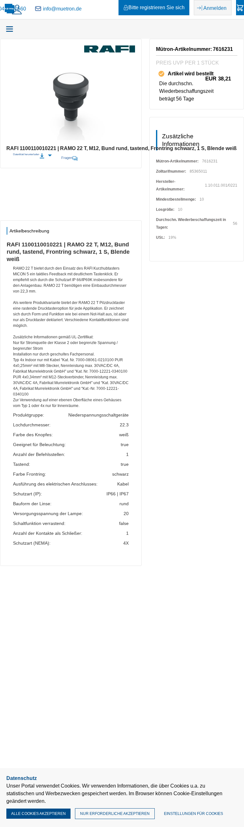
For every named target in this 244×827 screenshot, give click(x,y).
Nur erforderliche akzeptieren (115, 813)
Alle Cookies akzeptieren (38, 813)
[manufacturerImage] (109, 50)
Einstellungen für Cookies (193, 813)
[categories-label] (9, 28)
